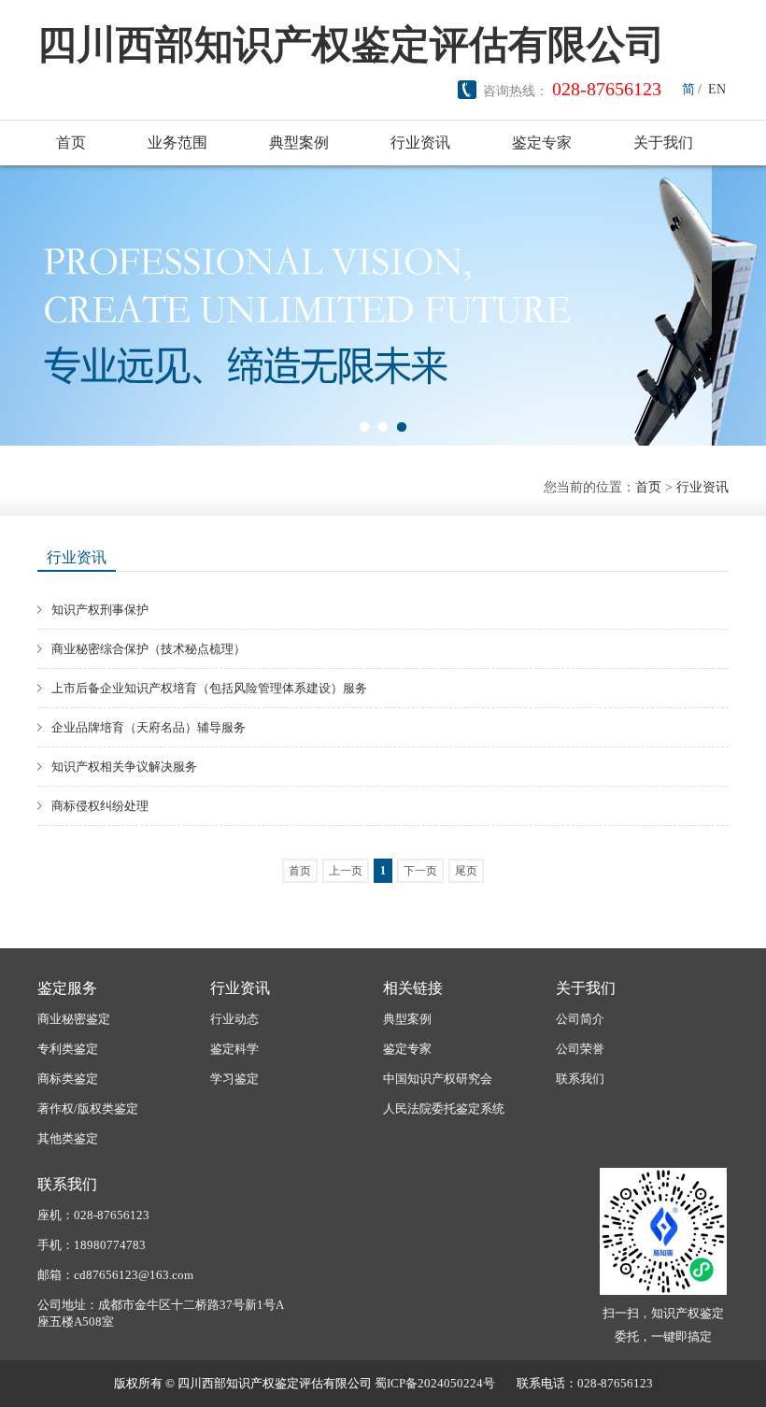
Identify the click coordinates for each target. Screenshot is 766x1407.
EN (717, 89)
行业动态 (234, 1019)
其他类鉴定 (67, 1138)
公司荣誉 (580, 1049)
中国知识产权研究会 (437, 1079)
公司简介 (580, 1019)
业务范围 (177, 142)
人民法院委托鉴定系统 (443, 1108)
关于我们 (663, 142)
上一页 (345, 870)
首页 (71, 142)
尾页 (466, 870)
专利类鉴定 (67, 1049)
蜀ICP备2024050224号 (435, 1383)
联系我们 (580, 1079)
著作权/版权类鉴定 (87, 1108)
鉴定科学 (234, 1049)
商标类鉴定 (67, 1079)
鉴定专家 (542, 142)
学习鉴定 (234, 1079)
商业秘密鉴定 (73, 1019)
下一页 (420, 870)
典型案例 (299, 142)
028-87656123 (606, 88)
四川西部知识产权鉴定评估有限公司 (351, 44)
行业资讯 (420, 142)
